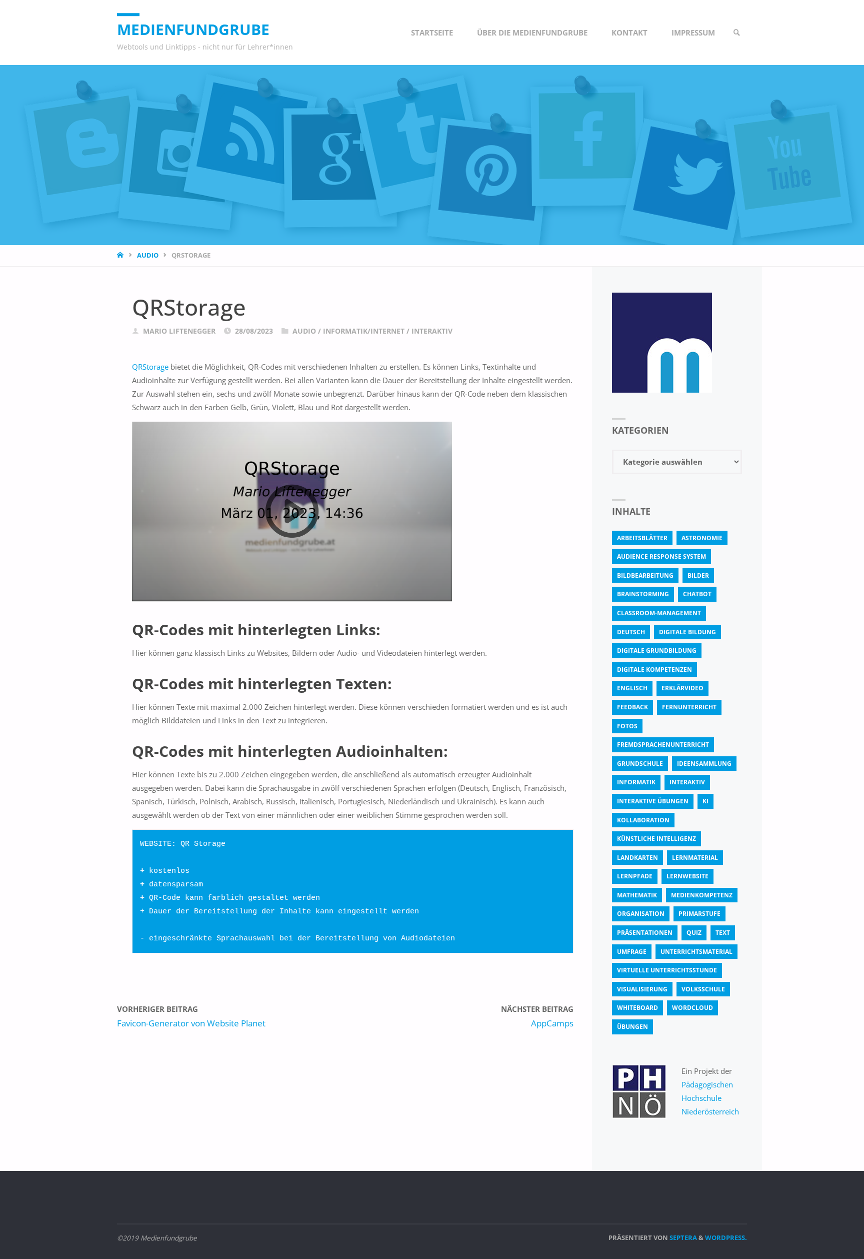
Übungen (632, 1026)
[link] (737, 32)
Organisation (640, 913)
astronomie (702, 538)
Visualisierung (642, 989)
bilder (698, 575)
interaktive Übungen (652, 801)
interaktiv (687, 782)
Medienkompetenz (701, 895)
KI (705, 801)
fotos (627, 726)
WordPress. (726, 1237)
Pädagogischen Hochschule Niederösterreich (710, 1097)
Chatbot (697, 594)
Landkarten (637, 857)
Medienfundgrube (193, 29)
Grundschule (640, 763)
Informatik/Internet (363, 331)
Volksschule (703, 989)
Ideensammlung (704, 763)
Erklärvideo (683, 688)
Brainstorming (643, 594)
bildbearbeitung (645, 575)
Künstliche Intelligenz (656, 838)
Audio (147, 255)
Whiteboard (637, 1007)
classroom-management (659, 613)
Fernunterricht (689, 707)
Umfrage (631, 951)
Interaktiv (432, 331)
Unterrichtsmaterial (696, 951)
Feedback (632, 707)
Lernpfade (634, 876)
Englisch (632, 688)
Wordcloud (692, 1007)
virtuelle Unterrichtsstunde (667, 970)
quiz (694, 932)
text (723, 932)
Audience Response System (661, 556)
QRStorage (150, 367)
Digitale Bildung (687, 632)
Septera (682, 1237)
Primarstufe (699, 913)
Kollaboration (643, 820)
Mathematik (637, 895)
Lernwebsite (687, 876)
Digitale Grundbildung (656, 650)
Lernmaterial (695, 857)
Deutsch (631, 632)
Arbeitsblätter (642, 538)
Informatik (636, 782)
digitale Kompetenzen (654, 669)
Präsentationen (644, 932)
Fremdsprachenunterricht (663, 744)
